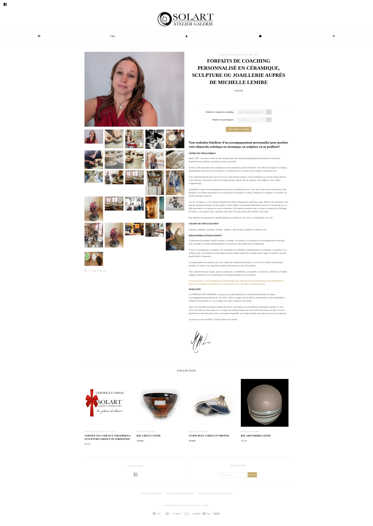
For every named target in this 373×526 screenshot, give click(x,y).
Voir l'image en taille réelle (96, 270)
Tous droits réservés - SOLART (197, 505)
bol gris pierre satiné (256, 435)
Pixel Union (181, 505)
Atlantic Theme (169, 505)
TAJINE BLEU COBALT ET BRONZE (209, 435)
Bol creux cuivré (149, 435)
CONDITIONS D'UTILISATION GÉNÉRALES (215, 493)
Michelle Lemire (146, 431)
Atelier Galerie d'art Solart (101, 431)
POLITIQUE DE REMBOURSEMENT (180, 493)
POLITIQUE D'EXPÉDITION (152, 493)
